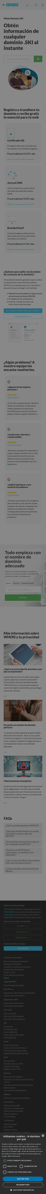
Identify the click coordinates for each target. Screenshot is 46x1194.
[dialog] (23, 1163)
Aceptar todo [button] (23, 1179)
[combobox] (43, 1135)
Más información (14, 1156)
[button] (23, 1190)
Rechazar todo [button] (23, 1185)
